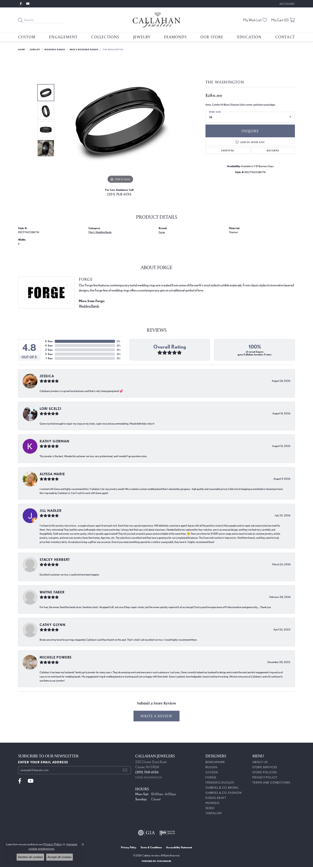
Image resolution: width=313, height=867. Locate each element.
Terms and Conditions (271, 782)
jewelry (35, 49)
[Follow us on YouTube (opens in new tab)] (27, 3)
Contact (285, 36)
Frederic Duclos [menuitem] (219, 782)
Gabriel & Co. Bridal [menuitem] (222, 787)
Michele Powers (56, 657)
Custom (26, 36)
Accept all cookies (59, 857)
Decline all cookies (30, 857)
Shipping (227, 150)
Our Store (212, 36)
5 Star (49, 341)
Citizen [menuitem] (211, 772)
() (118, 341)
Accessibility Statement (179, 847)
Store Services (264, 767)
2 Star (49, 354)
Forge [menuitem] (210, 777)
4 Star (49, 345)
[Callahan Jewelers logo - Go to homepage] (156, 20)
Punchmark (164, 861)
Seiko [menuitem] (210, 808)
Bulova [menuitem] (211, 767)
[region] (120, 120)
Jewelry (141, 36)
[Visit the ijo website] (167, 832)
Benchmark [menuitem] (215, 762)
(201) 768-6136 (119, 194)
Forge (162, 232)
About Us (259, 762)
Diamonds (175, 36)
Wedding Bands (55, 49)
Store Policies (264, 772)
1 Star (49, 358)
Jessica (47, 376)
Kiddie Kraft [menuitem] (215, 798)
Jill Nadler (51, 511)
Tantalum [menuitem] (213, 813)
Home (21, 49)
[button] (287, 3)
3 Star (49, 349)
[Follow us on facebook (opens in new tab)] (20, 3)
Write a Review (156, 715)
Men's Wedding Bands (84, 49)
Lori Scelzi (50, 409)
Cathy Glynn (53, 625)
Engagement (63, 36)
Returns (273, 150)
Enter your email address (43, 762)
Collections (105, 36)
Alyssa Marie (52, 474)
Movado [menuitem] (212, 803)
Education (249, 36)
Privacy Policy (264, 777)
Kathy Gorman (54, 441)
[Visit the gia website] (146, 832)
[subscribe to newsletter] (125, 770)
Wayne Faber (52, 592)
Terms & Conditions (151, 847)
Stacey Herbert (55, 560)
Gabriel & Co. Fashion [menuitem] (223, 792)
